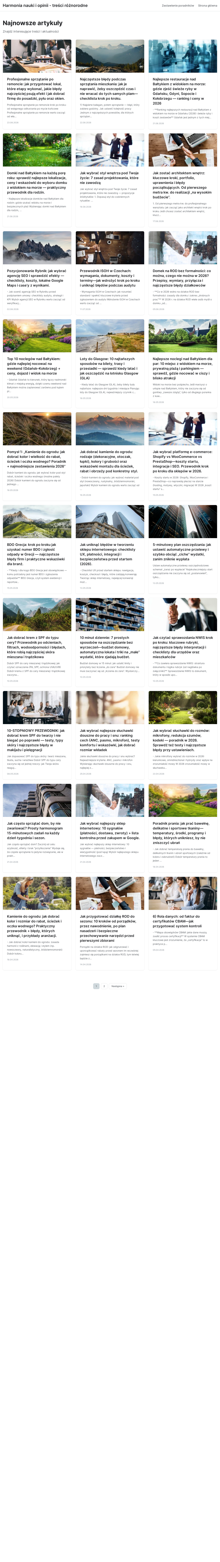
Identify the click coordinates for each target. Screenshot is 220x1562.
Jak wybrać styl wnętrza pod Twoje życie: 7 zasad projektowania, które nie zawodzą (109, 178)
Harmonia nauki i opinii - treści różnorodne (45, 5)
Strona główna (207, 5)
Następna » (118, 986)
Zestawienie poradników (178, 5)
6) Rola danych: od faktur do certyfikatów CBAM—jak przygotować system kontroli (177, 921)
